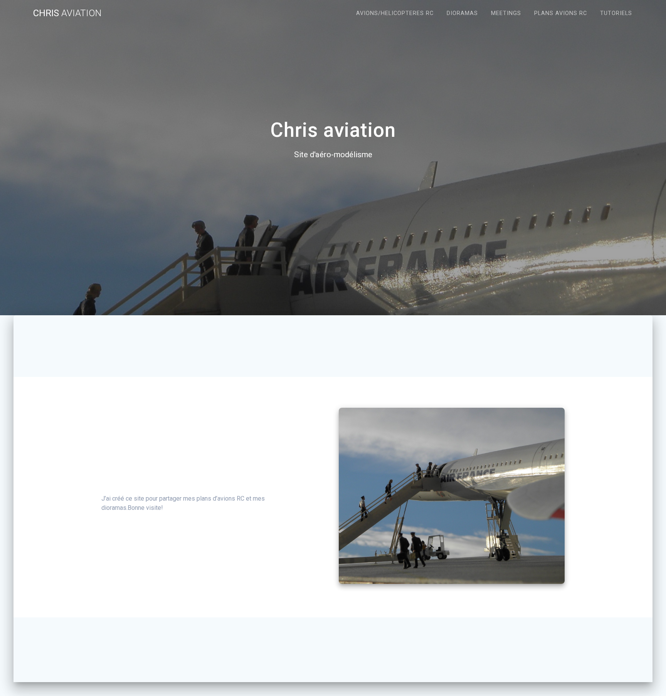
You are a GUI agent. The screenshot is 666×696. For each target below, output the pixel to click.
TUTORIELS (616, 13)
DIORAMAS (462, 13)
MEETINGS (506, 13)
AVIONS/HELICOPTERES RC (395, 13)
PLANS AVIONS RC (560, 13)
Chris (67, 13)
